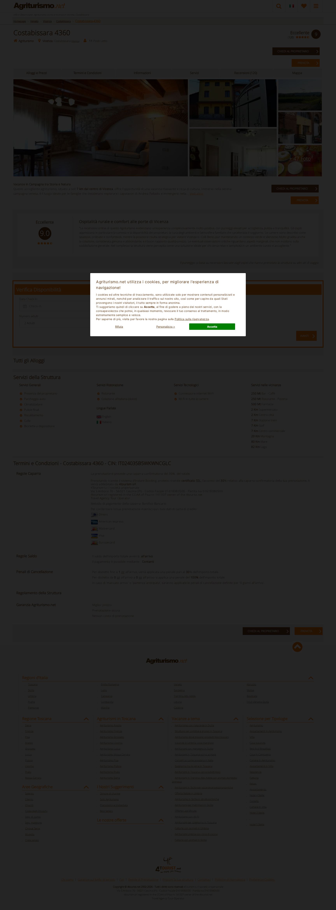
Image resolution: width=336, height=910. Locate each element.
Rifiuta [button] (119, 326)
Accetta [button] (212, 326)
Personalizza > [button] (165, 326)
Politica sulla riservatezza (192, 319)
